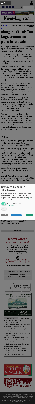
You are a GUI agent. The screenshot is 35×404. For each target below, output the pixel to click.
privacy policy (25, 199)
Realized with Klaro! (27, 218)
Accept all (29, 215)
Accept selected (17, 215)
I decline (4, 215)
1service (10, 205)
